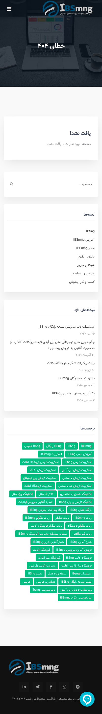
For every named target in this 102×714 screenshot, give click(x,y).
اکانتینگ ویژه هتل (22, 493)
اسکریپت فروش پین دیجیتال (39, 477)
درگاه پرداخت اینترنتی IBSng (47, 509)
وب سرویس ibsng (43, 589)
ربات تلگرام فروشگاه (80, 525)
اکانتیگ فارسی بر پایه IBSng (75, 501)
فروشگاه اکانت (41, 549)
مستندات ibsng (82, 573)
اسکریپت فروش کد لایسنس (75, 485)
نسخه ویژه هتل (57, 573)
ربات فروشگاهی (82, 533)
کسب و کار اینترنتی (82, 282)
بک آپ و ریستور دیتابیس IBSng (73, 393)
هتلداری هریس (45, 581)
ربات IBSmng (83, 517)
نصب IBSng (34, 573)
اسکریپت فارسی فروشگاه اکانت (40, 461)
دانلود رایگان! (86, 256)
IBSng (90, 231)
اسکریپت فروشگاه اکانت (38, 485)
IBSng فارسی (32, 445)
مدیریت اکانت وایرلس (42, 565)
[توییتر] (38, 687)
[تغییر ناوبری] (9, 9)
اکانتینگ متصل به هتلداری (76, 493)
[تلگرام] (78, 687)
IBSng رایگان (54, 445)
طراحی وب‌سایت (84, 273)
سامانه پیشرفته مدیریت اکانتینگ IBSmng (42, 533)
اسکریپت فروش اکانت (43, 469)
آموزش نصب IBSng (80, 454)
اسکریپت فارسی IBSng (78, 461)
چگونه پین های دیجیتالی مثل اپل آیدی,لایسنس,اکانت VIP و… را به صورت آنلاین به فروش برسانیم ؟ (52, 345)
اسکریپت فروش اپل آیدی (77, 469)
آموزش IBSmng (84, 239)
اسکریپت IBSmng (51, 454)
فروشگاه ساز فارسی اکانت (76, 565)
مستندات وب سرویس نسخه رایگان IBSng (67, 326)
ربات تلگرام (62, 517)
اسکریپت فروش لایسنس (77, 477)
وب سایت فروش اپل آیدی (76, 589)
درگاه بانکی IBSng (81, 509)
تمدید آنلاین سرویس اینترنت (35, 501)
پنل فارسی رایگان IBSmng (76, 597)
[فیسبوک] (51, 687)
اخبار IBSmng (85, 248)
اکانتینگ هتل (46, 493)
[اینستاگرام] (64, 687)
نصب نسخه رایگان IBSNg (76, 581)
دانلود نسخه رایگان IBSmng (76, 378)
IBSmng (86, 445)
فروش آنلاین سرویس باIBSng (74, 549)
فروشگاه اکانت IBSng (79, 557)
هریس (26, 581)
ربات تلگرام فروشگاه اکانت (46, 525)
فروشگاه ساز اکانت (49, 557)
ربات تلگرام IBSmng (37, 517)
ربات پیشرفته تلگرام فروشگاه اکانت (71, 363)
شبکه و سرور (86, 265)
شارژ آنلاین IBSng (81, 541)
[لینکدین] (24, 687)
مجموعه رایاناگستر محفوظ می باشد (46, 698)
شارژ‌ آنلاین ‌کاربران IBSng (48, 541)
